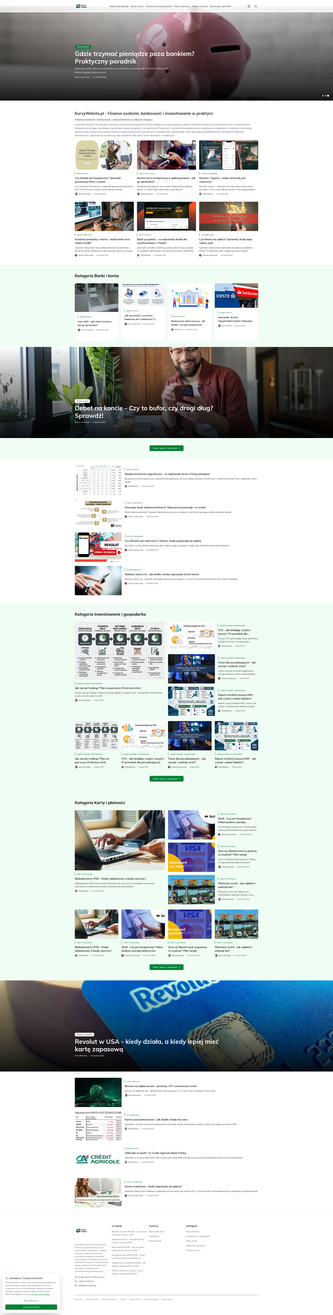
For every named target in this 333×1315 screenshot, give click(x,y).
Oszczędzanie (83, 47)
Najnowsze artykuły (119, 6)
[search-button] (249, 6)
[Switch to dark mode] (256, 6)
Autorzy (153, 1225)
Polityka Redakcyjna (151, 1299)
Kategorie (191, 1225)
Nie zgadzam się (31, 1301)
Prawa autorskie (92, 1299)
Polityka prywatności (109, 1299)
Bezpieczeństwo (84, 235)
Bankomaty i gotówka (220, 6)
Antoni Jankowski (82, 77)
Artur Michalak (81, 1055)
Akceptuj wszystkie (31, 1307)
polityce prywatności (40, 1294)
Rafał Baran (154, 1236)
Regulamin (79, 1299)
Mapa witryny (167, 1299)
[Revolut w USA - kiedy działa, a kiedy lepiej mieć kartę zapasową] (166, 1026)
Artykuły (117, 1225)
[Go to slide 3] (328, 96)
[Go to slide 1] (323, 95)
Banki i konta (137, 6)
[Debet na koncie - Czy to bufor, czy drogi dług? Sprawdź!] (166, 392)
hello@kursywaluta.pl (87, 1285)
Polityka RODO (134, 1299)
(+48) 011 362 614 (86, 1281)
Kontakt (123, 1299)
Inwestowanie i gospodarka (159, 6)
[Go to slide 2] (325, 95)
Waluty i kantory (200, 6)
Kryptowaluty (145, 235)
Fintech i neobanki (209, 174)
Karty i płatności (182, 6)
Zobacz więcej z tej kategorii (165, 448)
